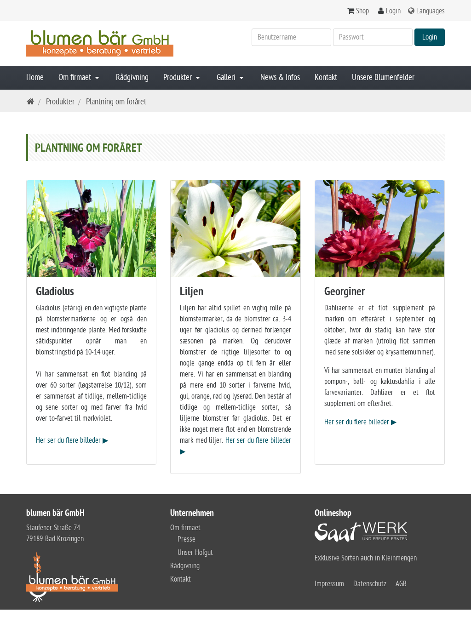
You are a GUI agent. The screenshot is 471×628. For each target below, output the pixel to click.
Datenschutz (369, 584)
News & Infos (280, 77)
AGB (401, 584)
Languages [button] (430, 11)
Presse (186, 539)
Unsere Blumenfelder (383, 77)
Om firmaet (75, 77)
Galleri (227, 77)
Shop (362, 11)
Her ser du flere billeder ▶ (72, 440)
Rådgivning (132, 77)
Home (35, 77)
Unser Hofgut (195, 552)
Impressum (329, 584)
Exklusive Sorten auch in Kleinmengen (366, 558)
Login (393, 11)
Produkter (178, 77)
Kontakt (326, 77)
